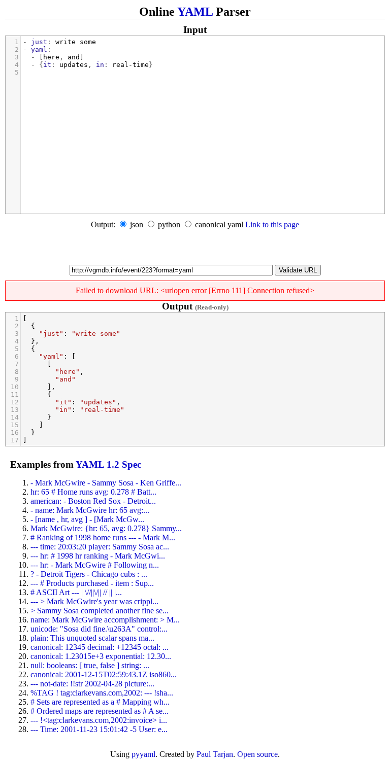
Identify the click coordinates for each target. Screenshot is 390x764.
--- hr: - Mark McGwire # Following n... (94, 565)
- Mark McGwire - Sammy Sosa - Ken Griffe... (105, 482)
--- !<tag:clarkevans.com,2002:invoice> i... (98, 720)
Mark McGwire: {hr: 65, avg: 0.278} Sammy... (106, 528)
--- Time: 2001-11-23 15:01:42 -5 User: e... (99, 729)
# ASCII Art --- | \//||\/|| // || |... (76, 592)
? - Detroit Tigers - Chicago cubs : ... (88, 574)
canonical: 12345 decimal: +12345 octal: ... (99, 647)
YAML (195, 11)
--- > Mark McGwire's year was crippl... (94, 601)
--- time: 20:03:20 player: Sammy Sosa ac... (99, 546)
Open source (257, 754)
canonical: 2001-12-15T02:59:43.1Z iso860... (103, 674)
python (169, 224)
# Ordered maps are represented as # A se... (99, 711)
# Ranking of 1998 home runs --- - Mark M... (102, 537)
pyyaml (143, 754)
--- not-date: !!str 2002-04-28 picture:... (92, 683)
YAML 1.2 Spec (108, 464)
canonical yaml (219, 224)
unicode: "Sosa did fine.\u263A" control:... (99, 628)
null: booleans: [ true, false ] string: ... (89, 665)
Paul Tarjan (215, 754)
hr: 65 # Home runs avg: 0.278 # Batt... (93, 492)
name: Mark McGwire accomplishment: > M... (105, 619)
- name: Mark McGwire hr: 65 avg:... (89, 510)
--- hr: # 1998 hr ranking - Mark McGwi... (97, 555)
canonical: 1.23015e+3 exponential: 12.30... (100, 656)
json (136, 224)
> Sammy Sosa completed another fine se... (99, 610)
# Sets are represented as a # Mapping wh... (100, 702)
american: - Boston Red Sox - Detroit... (93, 501)
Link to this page (272, 224)
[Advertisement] (195, 249)
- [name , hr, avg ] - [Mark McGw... (87, 519)
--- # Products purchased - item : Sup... (92, 583)
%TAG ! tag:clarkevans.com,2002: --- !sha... (101, 692)
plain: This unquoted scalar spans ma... (92, 638)
